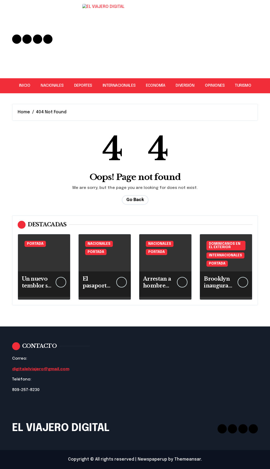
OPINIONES (214, 86)
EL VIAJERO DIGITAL (60, 428)
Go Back (135, 200)
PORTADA (35, 244)
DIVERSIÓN (185, 86)
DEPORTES (83, 86)
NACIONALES (52, 86)
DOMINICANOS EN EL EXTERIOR (224, 245)
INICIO (24, 86)
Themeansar (187, 459)
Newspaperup (152, 459)
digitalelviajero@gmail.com (40, 369)
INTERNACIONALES (119, 86)
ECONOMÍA (155, 86)
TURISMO (243, 86)
